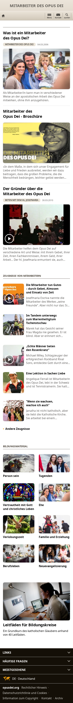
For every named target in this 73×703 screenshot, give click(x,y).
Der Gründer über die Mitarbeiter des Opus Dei (26, 191)
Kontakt (46, 698)
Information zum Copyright (20, 698)
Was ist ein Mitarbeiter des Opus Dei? (24, 35)
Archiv (59, 698)
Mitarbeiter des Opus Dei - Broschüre (22, 113)
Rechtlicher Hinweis (34, 688)
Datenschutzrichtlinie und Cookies (25, 693)
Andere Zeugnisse (17, 429)
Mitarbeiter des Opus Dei (36, 5)
